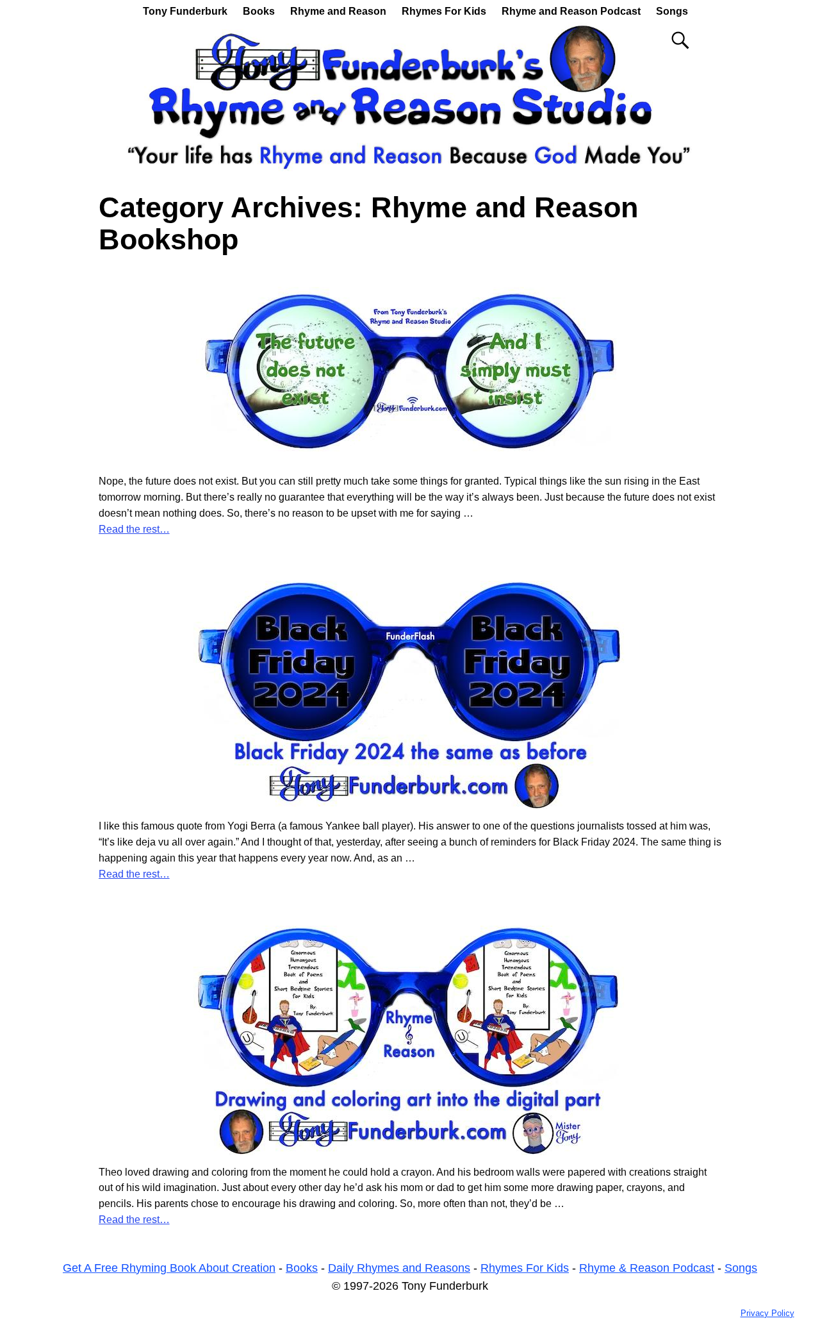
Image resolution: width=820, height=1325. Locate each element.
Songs (672, 11)
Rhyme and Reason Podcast (571, 11)
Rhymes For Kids (444, 11)
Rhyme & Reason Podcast (646, 1268)
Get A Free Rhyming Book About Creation (169, 1268)
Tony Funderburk (185, 11)
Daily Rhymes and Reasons (399, 1268)
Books (259, 11)
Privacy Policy (767, 1313)
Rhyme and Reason (338, 11)
